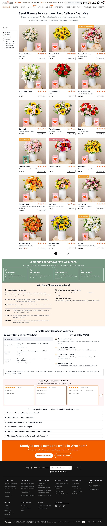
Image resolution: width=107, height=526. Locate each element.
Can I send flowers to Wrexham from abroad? (23, 413)
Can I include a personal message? (19, 427)
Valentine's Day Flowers (61, 494)
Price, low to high (9, 41)
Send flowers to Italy (43, 492)
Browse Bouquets (63, 456)
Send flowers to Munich (27, 486)
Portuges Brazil (52, 522)
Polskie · (35, 522)
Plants (22, 7)
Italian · (31, 522)
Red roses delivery (77, 491)
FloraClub (7, 508)
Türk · (48, 522)
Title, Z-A (7, 39)
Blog (22, 510)
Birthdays (6, 7)
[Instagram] (61, 506)
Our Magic (24, 505)
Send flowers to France (44, 490)
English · (40, 522)
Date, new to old (9, 45)
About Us (7, 505)
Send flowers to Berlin (10, 486)
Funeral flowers (59, 491)
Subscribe (76, 468)
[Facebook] (57, 506)
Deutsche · (27, 522)
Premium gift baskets (94, 489)
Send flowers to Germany (42, 484)
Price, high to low (9, 43)
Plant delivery (75, 494)
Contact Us (8, 510)
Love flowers (58, 486)
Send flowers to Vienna (27, 483)
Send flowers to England (44, 495)
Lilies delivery (75, 486)
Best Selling (8, 35)
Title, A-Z (7, 37)
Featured (7, 32)
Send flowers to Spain (44, 487)
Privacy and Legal (42, 508)
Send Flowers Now (43, 456)
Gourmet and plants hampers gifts (94, 486)
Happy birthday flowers (61, 483)
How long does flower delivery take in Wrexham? (24, 422)
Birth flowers (58, 489)
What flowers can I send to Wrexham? (20, 417)
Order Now (41, 58)
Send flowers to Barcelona (9, 491)
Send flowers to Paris (10, 489)
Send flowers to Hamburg (9, 495)
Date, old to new (9, 47)
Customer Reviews (26, 508)
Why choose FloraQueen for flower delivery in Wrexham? (27, 436)
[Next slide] (101, 395)
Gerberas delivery (76, 489)
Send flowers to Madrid (11, 483)
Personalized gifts (72, 7)
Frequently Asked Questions (9, 513)
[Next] (68, 253)
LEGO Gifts (31, 7)
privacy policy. (62, 472)
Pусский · (44, 522)
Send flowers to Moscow (28, 495)
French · (22, 522)
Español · (18, 522)
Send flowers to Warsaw (27, 489)
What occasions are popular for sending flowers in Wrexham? (29, 431)
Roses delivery (76, 483)
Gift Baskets (58, 7)
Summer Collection (45, 7)
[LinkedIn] (64, 506)
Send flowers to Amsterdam (25, 491)
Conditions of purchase (44, 505)
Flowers (15, 7)
